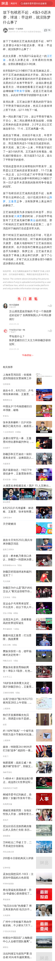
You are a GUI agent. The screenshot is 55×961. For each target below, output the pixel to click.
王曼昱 (12, 201)
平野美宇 (19, 91)
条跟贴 (27, 355)
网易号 (14, 3)
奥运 (33, 220)
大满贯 (18, 216)
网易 (5, 3)
